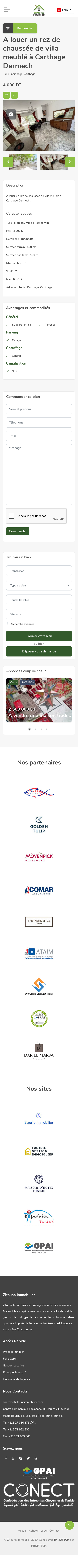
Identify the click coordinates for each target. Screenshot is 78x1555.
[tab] (11, 114)
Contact (54, 1531)
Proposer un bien (13, 1352)
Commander (18, 531)
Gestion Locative (13, 1365)
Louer (44, 1531)
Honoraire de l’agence (16, 1379)
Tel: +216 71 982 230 (16, 1429)
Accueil (22, 1531)
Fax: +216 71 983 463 (16, 1436)
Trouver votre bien (39, 636)
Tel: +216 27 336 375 (16, 1423)
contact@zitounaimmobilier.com (23, 1402)
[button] (64, 10)
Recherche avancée (21, 624)
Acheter (34, 1531)
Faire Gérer (10, 1359)
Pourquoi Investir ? (14, 1372)
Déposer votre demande (39, 651)
